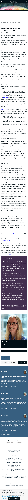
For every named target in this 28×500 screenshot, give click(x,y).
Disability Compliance (12, 474)
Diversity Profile (6, 476)
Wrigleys (4, 14)
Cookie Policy (14, 476)
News (2, 19)
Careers (22, 477)
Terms (4, 474)
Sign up (22, 362)
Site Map (6, 477)
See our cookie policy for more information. (10, 496)
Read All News (5, 434)
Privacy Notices (21, 474)
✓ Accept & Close (6, 498)
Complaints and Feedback (14, 477)
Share (13, 351)
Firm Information (22, 476)
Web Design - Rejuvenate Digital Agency (14, 485)
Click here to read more (8, 386)
